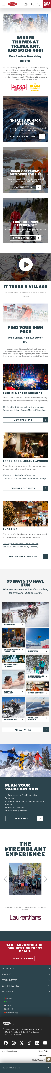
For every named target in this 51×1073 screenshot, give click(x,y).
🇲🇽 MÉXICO (8, 998)
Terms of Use (43, 1055)
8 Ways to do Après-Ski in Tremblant (19, 475)
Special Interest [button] (9, 980)
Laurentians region (30, 907)
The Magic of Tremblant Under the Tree (20, 543)
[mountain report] (26, 4)
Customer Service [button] (10, 986)
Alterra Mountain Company (9, 1051)
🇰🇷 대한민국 (8, 1009)
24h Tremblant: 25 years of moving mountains (23, 406)
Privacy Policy (43, 1051)
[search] (32, 4)
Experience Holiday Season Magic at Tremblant (24, 410)
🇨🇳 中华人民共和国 (11, 1013)
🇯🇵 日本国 (7, 1005)
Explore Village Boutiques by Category (20, 546)
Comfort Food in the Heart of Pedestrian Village (24, 478)
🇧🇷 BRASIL (8, 1002)
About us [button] (6, 974)
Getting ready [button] (9, 968)
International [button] (8, 991)
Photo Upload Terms (40, 1060)
